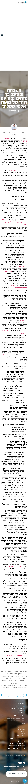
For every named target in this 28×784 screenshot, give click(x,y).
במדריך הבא (7, 354)
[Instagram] (19, 763)
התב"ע (22, 320)
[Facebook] (24, 763)
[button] (2, 35)
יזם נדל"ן (14, 170)
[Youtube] (21, 763)
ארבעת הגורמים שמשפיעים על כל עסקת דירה (14, 222)
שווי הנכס (20, 267)
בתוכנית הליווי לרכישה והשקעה (15, 656)
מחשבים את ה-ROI (16, 566)
